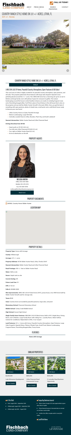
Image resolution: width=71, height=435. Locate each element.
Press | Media (39, 7)
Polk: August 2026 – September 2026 (17, 403)
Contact (65, 7)
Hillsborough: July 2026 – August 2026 (17, 409)
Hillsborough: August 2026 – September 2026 (19, 406)
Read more (22, 193)
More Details (11, 383)
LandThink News (43, 419)
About (29, 7)
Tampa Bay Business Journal (46, 400)
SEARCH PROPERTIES (53, 8)
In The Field (10, 400)
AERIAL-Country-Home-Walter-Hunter (19, 203)
